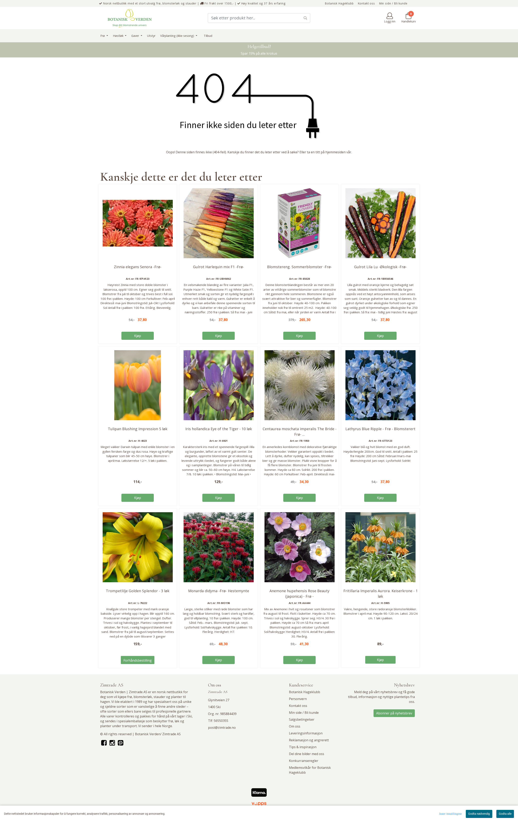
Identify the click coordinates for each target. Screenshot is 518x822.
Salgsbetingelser (301, 719)
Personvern (298, 699)
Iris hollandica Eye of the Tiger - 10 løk (218, 428)
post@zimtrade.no (222, 727)
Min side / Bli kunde (393, 3)
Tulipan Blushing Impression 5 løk (137, 428)
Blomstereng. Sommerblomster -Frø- (299, 266)
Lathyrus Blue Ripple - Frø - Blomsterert (380, 428)
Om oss (294, 726)
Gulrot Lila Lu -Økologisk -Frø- (380, 266)
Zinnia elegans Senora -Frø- (137, 266)
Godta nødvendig (479, 813)
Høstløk (118, 36)
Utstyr (151, 36)
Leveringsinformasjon (306, 733)
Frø (103, 36)
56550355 (221, 720)
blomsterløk (143, 697)
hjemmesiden (335, 152)
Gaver (135, 36)
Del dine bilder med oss (306, 754)
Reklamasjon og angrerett (309, 740)
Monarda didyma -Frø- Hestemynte (218, 590)
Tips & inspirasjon (302, 747)
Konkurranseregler (303, 760)
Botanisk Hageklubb (339, 3)
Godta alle (505, 813)
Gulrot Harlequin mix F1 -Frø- (218, 266)
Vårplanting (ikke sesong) (177, 36)
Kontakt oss (366, 3)
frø (129, 697)
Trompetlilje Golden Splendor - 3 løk (137, 590)
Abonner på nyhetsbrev (394, 713)
